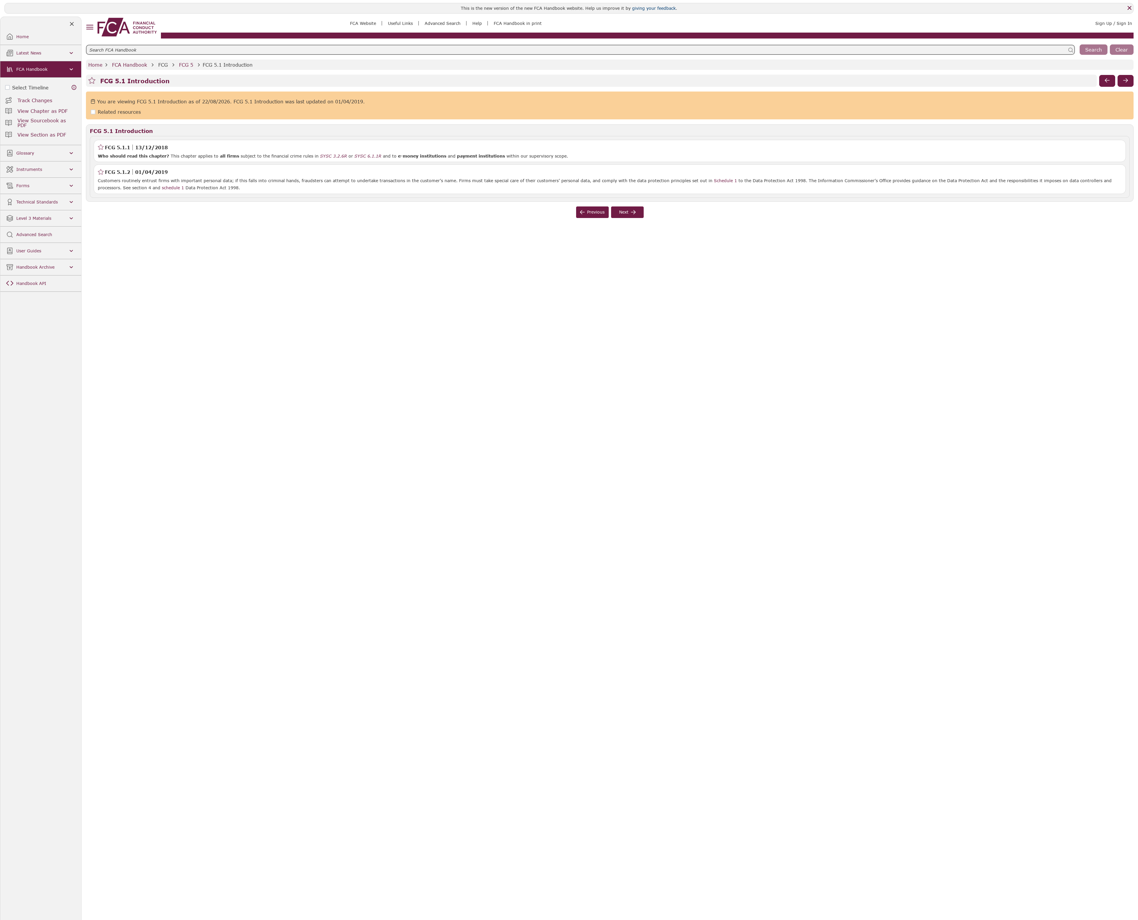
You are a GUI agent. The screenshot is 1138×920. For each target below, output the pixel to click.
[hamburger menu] (89, 27)
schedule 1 (173, 187)
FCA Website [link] (363, 23)
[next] (1126, 81)
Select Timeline (30, 87)
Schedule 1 (725, 180)
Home (95, 65)
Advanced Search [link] (443, 23)
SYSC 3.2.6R (333, 155)
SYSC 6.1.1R (367, 155)
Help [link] (477, 23)
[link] (127, 27)
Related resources (119, 112)
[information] (74, 87)
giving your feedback (654, 8)
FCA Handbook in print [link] (518, 23)
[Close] (1129, 8)
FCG (163, 65)
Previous (596, 211)
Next (624, 211)
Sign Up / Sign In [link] (1113, 23)
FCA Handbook (129, 65)
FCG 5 (186, 65)
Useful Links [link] (400, 23)
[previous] (1107, 81)
